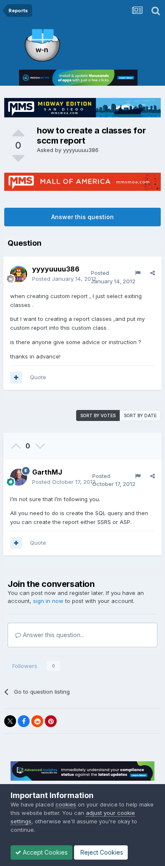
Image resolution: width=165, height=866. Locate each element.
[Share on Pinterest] (51, 721)
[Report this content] (137, 272)
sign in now (48, 600)
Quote (38, 377)
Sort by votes (98, 415)
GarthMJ (47, 472)
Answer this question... (52, 634)
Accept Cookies (44, 852)
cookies (65, 804)
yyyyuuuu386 (81, 150)
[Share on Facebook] (24, 721)
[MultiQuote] (16, 377)
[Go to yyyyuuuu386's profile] (18, 274)
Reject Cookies (101, 852)
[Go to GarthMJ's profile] (18, 477)
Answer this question (82, 216)
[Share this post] (152, 272)
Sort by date (140, 415)
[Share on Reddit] (37, 721)
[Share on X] (10, 721)
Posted (64, 278)
